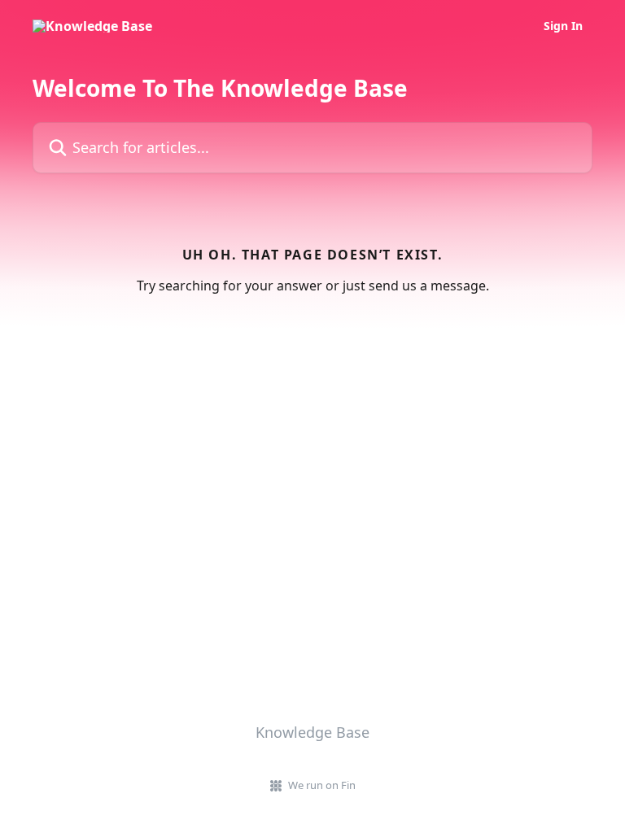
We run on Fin (322, 785)
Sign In (563, 26)
